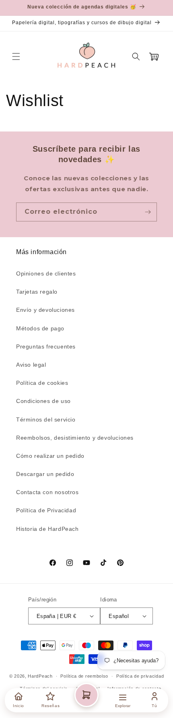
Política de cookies (42, 383)
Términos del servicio (46, 419)
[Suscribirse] (148, 211)
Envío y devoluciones (45, 310)
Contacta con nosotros (47, 492)
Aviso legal (31, 364)
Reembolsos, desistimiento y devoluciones (75, 437)
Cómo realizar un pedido (50, 456)
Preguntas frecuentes (46, 346)
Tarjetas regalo (37, 291)
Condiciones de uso (43, 401)
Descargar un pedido (45, 474)
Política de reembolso (84, 676)
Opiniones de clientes (46, 273)
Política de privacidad (140, 676)
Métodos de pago (40, 328)
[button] (16, 56)
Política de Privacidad (46, 510)
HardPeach (40, 676)
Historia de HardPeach (47, 529)
